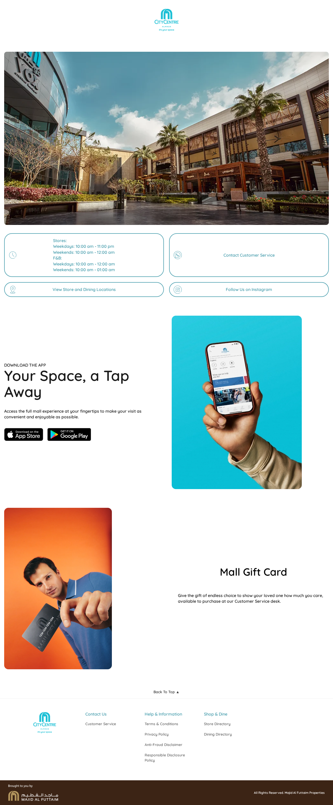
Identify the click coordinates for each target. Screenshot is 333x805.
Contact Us (96, 714)
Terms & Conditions (161, 724)
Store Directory (217, 724)
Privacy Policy (157, 734)
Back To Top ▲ (166, 692)
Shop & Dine (215, 714)
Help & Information (163, 714)
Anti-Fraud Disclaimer (163, 744)
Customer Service (100, 724)
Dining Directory (218, 734)
